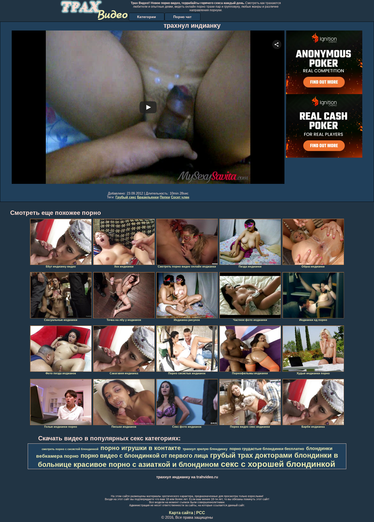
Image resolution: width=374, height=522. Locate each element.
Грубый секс (126, 197)
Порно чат (182, 17)
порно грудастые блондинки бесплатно (266, 449)
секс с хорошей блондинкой (278, 464)
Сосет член (180, 197)
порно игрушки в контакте (140, 447)
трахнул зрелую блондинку (205, 449)
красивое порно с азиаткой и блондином (146, 464)
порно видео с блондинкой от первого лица (144, 455)
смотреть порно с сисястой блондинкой (70, 449)
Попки (165, 197)
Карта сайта (181, 513)
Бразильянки (148, 197)
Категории (146, 17)
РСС (200, 513)
